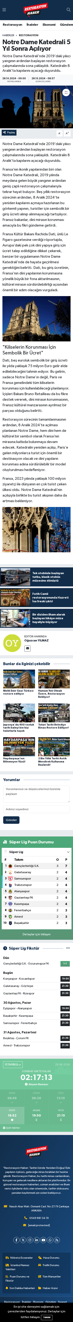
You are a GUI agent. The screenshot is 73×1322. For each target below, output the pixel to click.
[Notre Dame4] (36, 529)
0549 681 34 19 (39, 1218)
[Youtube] (43, 1240)
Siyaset (62, 1302)
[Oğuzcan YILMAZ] (12, 643)
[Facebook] (16, 1240)
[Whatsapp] (50, 1240)
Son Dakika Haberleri (22, 1288)
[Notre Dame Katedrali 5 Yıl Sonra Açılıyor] (36, 107)
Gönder (11, 820)
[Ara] (69, 10)
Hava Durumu (51, 1257)
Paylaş (11, 132)
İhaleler (32, 24)
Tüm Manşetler (51, 1276)
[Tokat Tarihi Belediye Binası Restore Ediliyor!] (54, 712)
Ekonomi (49, 24)
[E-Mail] (27, 649)
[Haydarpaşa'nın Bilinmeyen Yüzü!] (19, 746)
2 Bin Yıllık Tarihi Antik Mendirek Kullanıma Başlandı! (52, 761)
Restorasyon (12, 24)
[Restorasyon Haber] (35, 10)
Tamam (46, 1317)
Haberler (8, 35)
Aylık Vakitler (13, 1128)
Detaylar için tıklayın (37, 934)
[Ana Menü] (4, 10)
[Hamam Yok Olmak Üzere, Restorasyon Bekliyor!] (54, 679)
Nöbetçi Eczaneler (21, 1257)
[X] (23, 1240)
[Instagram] (30, 1240)
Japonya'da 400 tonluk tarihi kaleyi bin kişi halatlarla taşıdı (18, 727)
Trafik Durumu (50, 1265)
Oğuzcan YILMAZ (36, 640)
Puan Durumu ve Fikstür (18, 1278)
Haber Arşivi (50, 1288)
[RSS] (57, 1240)
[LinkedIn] (37, 1240)
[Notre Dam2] (36, 318)
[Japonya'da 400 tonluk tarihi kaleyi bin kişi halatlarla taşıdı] (19, 712)
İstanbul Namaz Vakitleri (18, 1267)
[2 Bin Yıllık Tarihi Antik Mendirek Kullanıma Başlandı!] (54, 746)
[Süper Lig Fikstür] (68, 948)
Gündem (66, 24)
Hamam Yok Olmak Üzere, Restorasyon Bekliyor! (51, 694)
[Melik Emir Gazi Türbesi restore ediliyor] (19, 679)
